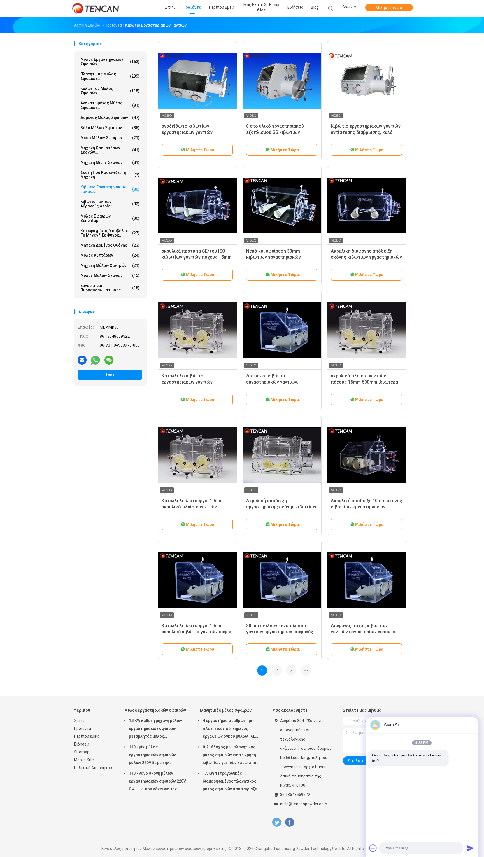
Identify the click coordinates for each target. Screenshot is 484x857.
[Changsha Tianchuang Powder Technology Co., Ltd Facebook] (289, 822)
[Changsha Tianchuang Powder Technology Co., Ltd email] (82, 359)
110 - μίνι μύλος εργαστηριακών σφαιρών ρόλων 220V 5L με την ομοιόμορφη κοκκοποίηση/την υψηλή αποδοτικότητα (157, 756)
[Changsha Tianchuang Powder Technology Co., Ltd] (95, 8)
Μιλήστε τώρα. (389, 7)
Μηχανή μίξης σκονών (109, 162)
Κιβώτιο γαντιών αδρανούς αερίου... (109, 203)
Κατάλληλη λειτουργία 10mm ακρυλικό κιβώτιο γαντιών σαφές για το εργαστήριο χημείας (197, 632)
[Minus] (470, 724)
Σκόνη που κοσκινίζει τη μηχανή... (109, 174)
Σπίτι (79, 720)
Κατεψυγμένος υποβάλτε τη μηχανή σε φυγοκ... (109, 232)
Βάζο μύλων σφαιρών (109, 127)
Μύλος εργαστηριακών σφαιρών (155, 710)
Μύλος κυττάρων (109, 255)
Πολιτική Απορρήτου (93, 767)
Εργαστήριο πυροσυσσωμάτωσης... (109, 287)
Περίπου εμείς (87, 736)
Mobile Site (84, 760)
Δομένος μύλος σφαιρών (109, 117)
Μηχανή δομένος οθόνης (109, 245)
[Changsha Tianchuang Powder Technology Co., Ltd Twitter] (276, 822)
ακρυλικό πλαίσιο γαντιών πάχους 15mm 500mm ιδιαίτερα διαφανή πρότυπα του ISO (364, 382)
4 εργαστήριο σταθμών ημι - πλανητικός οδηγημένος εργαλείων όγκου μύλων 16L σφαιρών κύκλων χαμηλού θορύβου (229, 729)
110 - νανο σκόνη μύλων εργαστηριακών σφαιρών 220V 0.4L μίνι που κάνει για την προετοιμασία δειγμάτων (157, 782)
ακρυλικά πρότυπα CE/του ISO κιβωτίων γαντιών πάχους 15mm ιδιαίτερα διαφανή (197, 257)
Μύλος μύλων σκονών (109, 275)
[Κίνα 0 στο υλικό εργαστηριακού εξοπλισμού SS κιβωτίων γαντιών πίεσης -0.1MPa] (282, 80)
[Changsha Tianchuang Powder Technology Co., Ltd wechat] (108, 359)
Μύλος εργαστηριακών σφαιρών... (109, 61)
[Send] (470, 848)
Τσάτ (110, 375)
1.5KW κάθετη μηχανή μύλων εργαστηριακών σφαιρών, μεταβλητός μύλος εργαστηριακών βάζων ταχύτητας (155, 729)
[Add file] (373, 848)
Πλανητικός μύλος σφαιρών (225, 710)
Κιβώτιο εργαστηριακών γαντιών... (109, 189)
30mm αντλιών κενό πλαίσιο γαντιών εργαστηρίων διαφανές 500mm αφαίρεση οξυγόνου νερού (282, 632)
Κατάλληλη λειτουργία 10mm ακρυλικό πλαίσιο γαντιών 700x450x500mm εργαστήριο (192, 507)
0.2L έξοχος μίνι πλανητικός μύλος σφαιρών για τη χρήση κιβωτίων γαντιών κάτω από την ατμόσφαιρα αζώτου (229, 756)
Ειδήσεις (82, 744)
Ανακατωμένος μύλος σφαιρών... (109, 105)
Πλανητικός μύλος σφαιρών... (109, 76)
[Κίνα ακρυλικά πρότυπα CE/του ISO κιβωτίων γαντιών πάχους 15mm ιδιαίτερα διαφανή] (197, 205)
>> (306, 670)
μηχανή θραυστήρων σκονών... (109, 150)
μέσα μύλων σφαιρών (109, 138)
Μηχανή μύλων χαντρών (109, 265)
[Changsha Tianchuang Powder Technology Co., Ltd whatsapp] (95, 359)
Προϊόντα (82, 728)
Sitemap (81, 752)
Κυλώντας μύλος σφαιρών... (109, 90)
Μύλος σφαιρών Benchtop (109, 218)
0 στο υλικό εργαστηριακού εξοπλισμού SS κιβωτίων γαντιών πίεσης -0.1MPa (275, 132)
